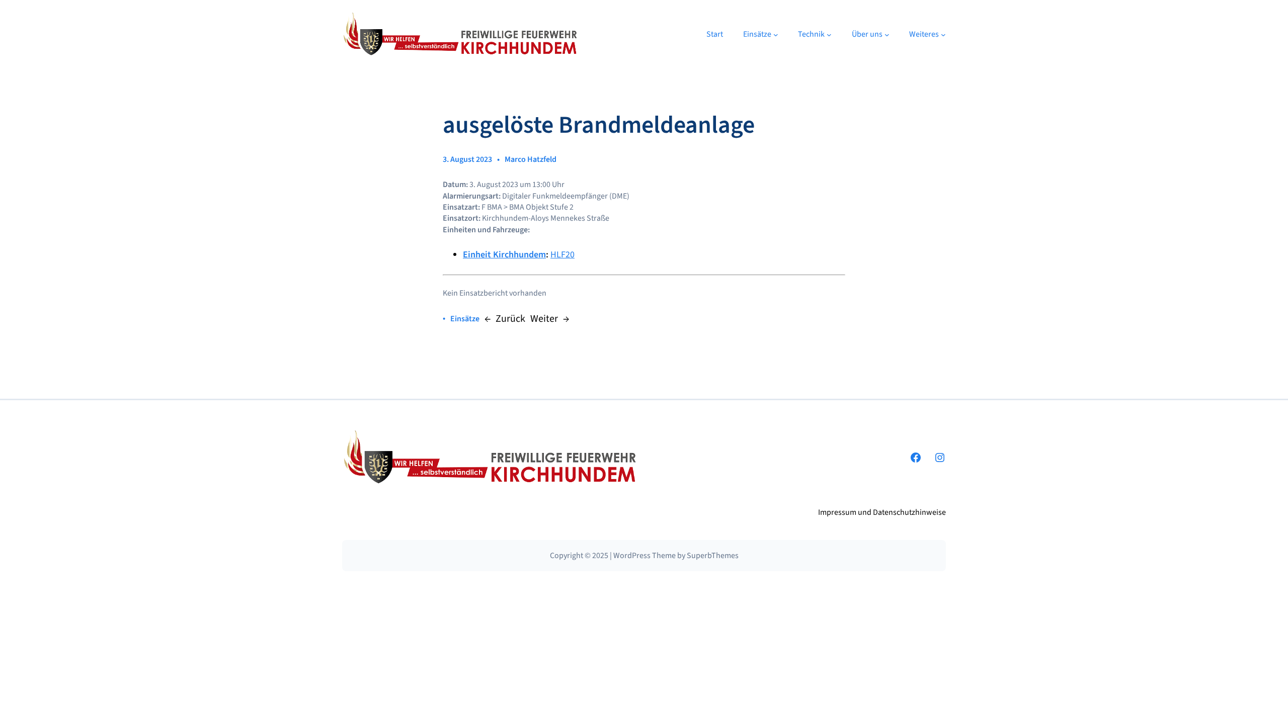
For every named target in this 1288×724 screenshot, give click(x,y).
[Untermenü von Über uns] (887, 34)
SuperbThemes (713, 555)
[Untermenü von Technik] (829, 34)
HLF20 (562, 254)
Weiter (544, 319)
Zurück (510, 319)
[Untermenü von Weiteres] (943, 34)
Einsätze (464, 318)
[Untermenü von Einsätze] (775, 34)
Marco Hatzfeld (530, 159)
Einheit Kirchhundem (504, 254)
